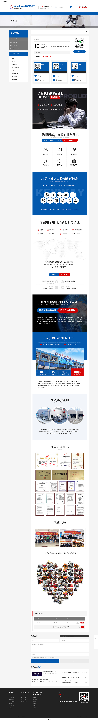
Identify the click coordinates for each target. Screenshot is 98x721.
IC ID (37, 626)
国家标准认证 (25, 693)
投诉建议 (75, 701)
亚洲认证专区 (13, 45)
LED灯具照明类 (15, 67)
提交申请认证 (80, 51)
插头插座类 (14, 79)
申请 (82, 622)
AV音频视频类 (15, 64)
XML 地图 (49, 719)
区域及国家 (16, 26)
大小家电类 (14, 76)
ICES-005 (38, 622)
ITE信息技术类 (15, 61)
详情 (78, 622)
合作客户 (34, 705)
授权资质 (34, 701)
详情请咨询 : (43, 56)
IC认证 (28, 26)
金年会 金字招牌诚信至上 (6, 1)
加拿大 (25, 26)
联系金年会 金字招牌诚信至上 (65, 701)
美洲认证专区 (21, 26)
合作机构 (34, 703)
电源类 (13, 58)
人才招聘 (34, 707)
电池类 (13, 70)
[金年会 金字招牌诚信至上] (11, 7)
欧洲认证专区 (13, 42)
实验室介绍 (35, 699)
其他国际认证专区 (14, 48)
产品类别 (11, 693)
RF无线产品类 (15, 73)
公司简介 (34, 697)
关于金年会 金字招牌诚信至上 (37, 693)
